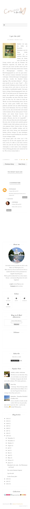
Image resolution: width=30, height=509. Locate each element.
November (10, 441)
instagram (8, 300)
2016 (7, 433)
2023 (7, 418)
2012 (7, 484)
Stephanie (12, 189)
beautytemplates (18, 504)
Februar (10, 460)
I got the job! (10, 473)
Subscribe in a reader (16, 357)
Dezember (10, 438)
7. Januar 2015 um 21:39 (13, 191)
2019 (7, 426)
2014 (7, 479)
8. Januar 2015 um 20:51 (16, 204)
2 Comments (6, 159)
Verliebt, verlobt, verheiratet (18, 372)
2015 (7, 436)
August (9, 445)
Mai (9, 453)
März (9, 458)
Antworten (25, 197)
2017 (7, 431)
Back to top (22, 506)
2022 (7, 421)
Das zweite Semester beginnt (14, 470)
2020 (7, 423)
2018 (7, 428)
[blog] (15, 495)
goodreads (24, 300)
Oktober (10, 443)
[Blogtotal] (23, 495)
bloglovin (8, 306)
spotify (16, 300)
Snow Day (13, 384)
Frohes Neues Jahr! (12, 476)
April (9, 455)
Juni (9, 450)
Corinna (15, 202)
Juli (9, 448)
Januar (9, 463)
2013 (7, 481)
